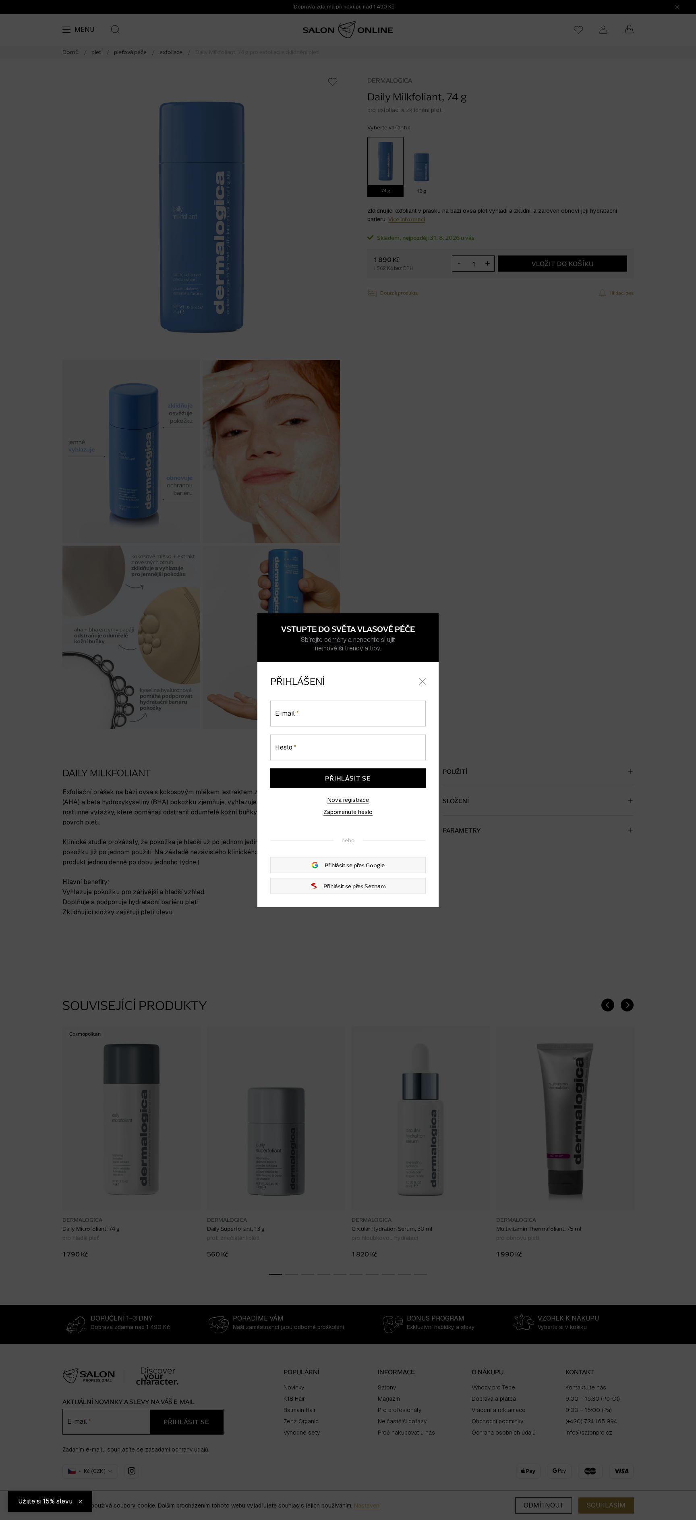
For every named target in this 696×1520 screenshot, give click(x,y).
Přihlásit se (348, 778)
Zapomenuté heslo (348, 812)
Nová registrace (348, 800)
